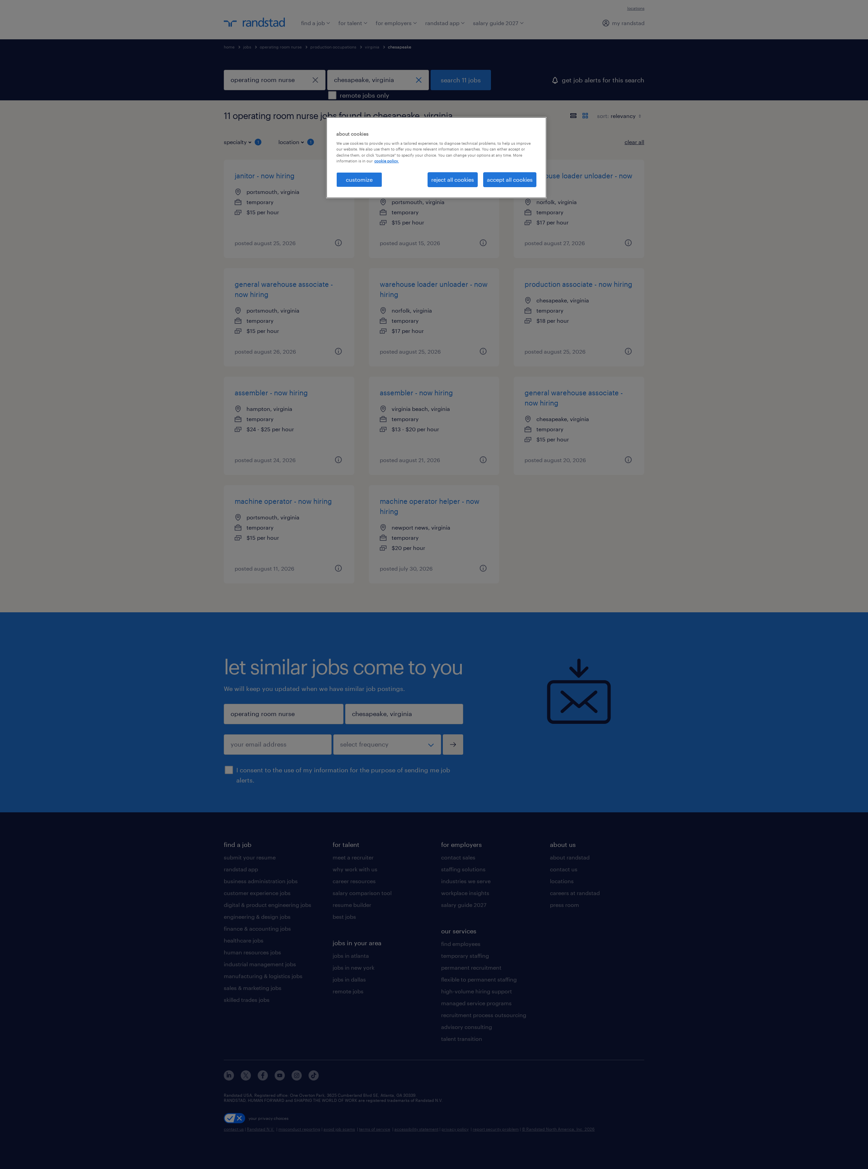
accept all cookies (510, 179)
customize (359, 179)
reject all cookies (452, 179)
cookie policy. (386, 161)
